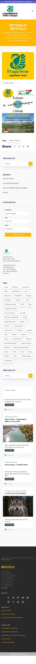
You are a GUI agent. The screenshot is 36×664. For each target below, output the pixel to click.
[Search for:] (18, 163)
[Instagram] (13, 602)
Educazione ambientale (11, 317)
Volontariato (8, 360)
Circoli (27, 300)
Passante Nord (16, 339)
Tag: (6, 217)
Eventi (5, 192)
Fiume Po (7, 326)
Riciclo (6, 352)
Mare (5, 334)
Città (22, 304)
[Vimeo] (18, 602)
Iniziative (19, 330)
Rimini (22, 352)
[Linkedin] (8, 602)
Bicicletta (7, 295)
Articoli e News (10, 390)
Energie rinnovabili (9, 321)
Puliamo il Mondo (14, 140)
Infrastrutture (8, 330)
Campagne (7, 300)
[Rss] (8, 597)
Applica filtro (18, 234)
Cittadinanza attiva (10, 304)
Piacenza (28, 339)
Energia (25, 317)
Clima (30, 304)
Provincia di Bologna (10, 343)
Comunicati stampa (11, 183)
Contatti (6, 273)
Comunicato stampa (10, 308)
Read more (9, 404)
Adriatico (15, 287)
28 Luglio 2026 (9, 529)
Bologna (28, 295)
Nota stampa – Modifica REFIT (16, 465)
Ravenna (6, 347)
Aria (26, 291)
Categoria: (8, 210)
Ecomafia (23, 313)
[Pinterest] (23, 602)
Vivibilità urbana (26, 356)
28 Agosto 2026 (9, 409)
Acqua (6, 287)
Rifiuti (14, 352)
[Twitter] (13, 597)
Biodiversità (18, 295)
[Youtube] (23, 597)
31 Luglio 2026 (9, 483)
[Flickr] (27, 597)
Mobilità (14, 334)
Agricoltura (25, 287)
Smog (30, 352)
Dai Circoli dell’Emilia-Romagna (15, 188)
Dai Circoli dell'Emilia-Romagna (16, 491)
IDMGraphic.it (22, 654)
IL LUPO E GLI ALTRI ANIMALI (15, 493)
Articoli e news (8, 178)
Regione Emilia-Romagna (21, 347)
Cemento (18, 300)
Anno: (7, 225)
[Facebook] (18, 597)
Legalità (29, 330)
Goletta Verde (18, 326)
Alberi (6, 291)
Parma (6, 339)
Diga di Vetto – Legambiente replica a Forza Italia (15, 420)
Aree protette (16, 291)
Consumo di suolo (9, 313)
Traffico (6, 356)
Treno (15, 356)
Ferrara (22, 321)
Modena (23, 334)
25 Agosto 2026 (9, 455)
